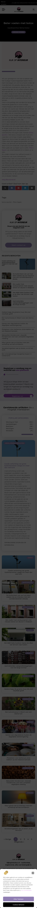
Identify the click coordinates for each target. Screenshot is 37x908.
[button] (33, 873)
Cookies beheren (18, 905)
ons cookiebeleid (26, 890)
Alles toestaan (19, 899)
